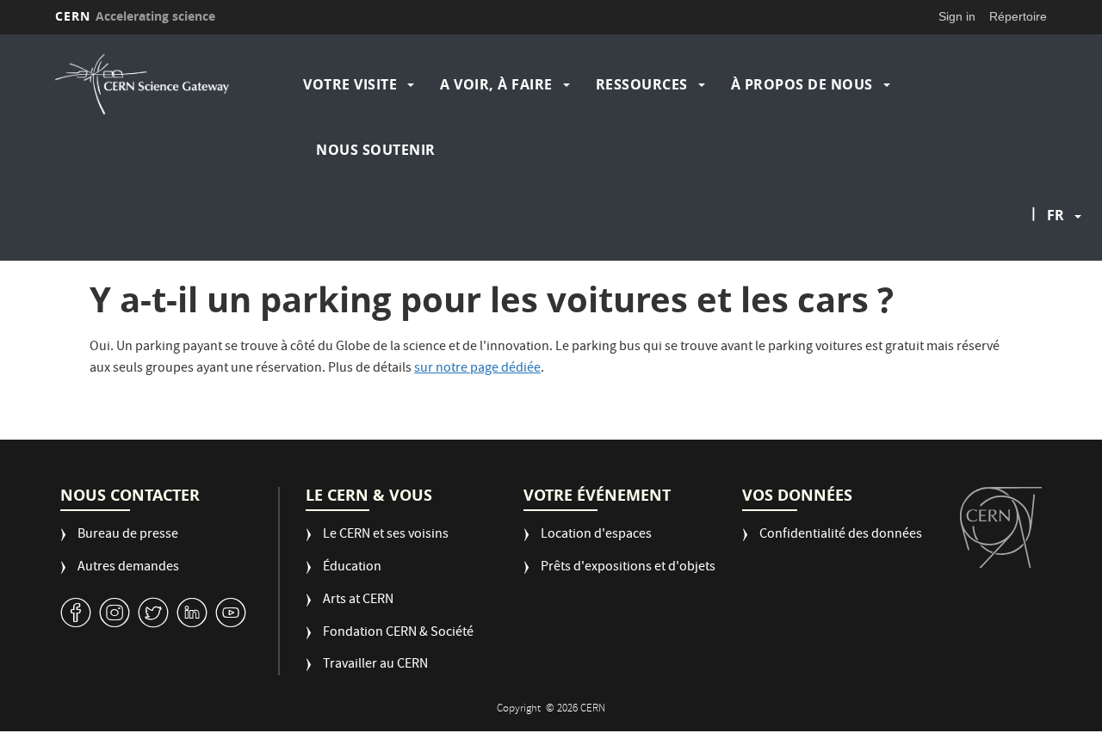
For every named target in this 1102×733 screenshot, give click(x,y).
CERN (135, 16)
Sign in (956, 16)
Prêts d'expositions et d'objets (628, 568)
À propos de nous (802, 84)
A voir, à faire (496, 84)
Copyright (520, 709)
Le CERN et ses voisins (386, 535)
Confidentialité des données (840, 535)
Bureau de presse (127, 535)
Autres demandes (128, 568)
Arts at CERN (358, 601)
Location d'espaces (596, 535)
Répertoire (1018, 16)
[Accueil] (174, 84)
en (1058, 270)
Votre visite (350, 84)
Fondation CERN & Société (398, 634)
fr (1055, 215)
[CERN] (1001, 527)
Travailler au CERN (375, 665)
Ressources (642, 84)
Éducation (352, 568)
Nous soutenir (376, 149)
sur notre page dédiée (477, 369)
